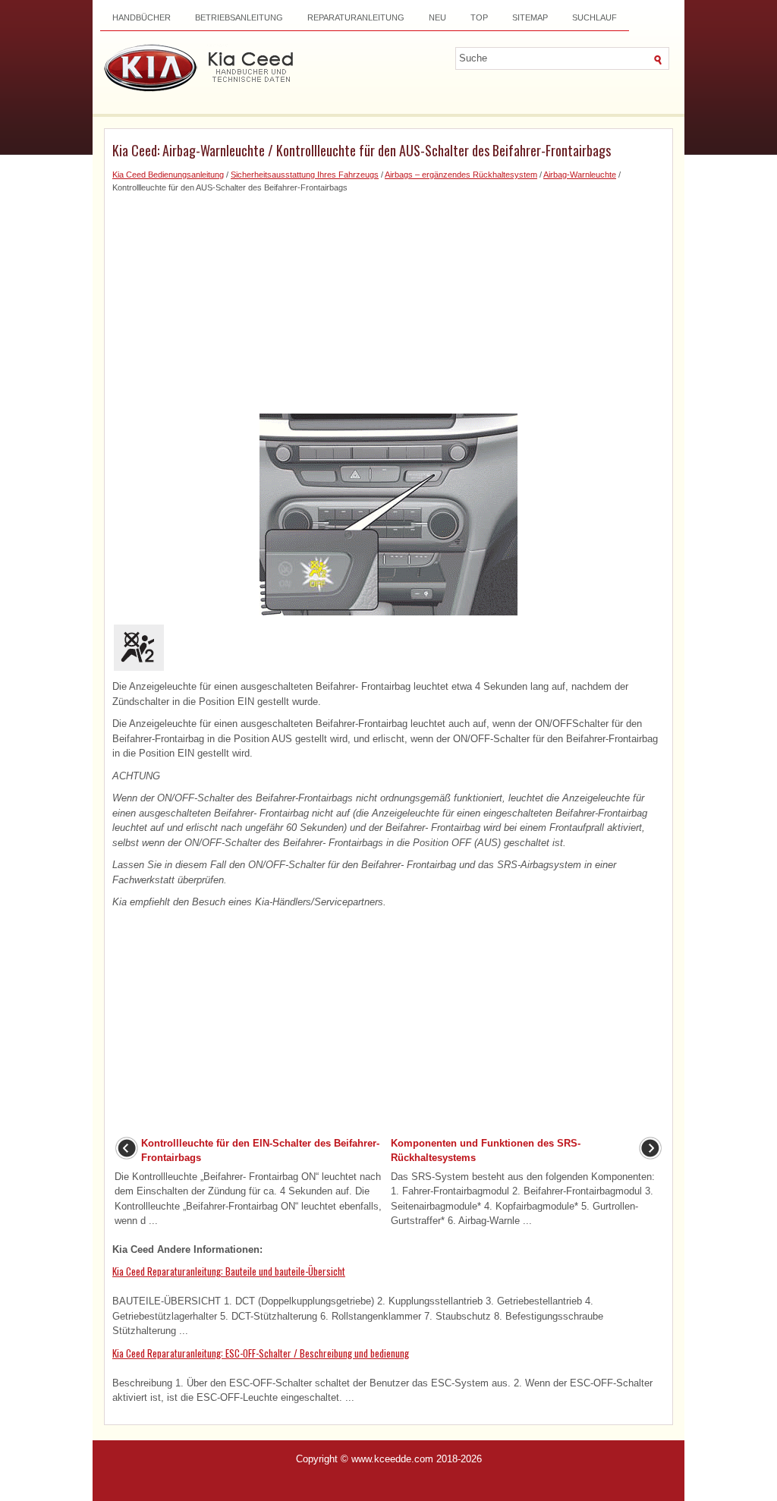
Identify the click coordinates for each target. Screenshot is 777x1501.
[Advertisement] (388, 300)
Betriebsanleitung (239, 17)
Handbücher (141, 17)
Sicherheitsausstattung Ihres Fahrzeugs (305, 174)
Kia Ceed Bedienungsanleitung (168, 174)
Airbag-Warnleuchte (579, 174)
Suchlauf (594, 17)
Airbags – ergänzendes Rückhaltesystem (461, 174)
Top (479, 17)
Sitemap (530, 17)
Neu (437, 17)
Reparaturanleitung (355, 17)
